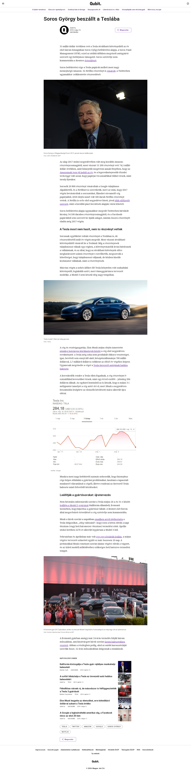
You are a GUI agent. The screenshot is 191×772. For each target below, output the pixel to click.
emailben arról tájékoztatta (109, 519)
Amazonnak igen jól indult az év (76, 172)
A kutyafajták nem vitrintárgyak (133, 9)
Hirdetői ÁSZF (113, 750)
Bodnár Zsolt (64, 670)
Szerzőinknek (147, 750)
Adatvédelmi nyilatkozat (70, 750)
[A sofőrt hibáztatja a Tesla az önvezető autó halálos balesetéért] (124, 679)
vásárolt (111, 70)
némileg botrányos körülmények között (80, 351)
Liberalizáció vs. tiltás (111, 9)
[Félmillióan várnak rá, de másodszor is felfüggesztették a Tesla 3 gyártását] (124, 691)
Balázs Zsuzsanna (66, 694)
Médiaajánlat (101, 750)
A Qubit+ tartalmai (39, 9)
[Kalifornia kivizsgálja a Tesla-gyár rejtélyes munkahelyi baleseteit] (124, 667)
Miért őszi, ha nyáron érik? (157, 9)
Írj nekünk (95, 754)
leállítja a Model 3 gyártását (74, 505)
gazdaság (74, 32)
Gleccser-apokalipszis (56, 9)
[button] (64, 726)
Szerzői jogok (53, 750)
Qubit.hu (73, 28)
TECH (69, 682)
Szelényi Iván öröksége (76, 9)
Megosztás (124, 30)
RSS (138, 750)
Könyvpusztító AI (94, 9)
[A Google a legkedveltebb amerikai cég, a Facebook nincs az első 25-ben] (124, 715)
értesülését (90, 60)
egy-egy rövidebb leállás (109, 536)
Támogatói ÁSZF (128, 750)
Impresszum (40, 750)
